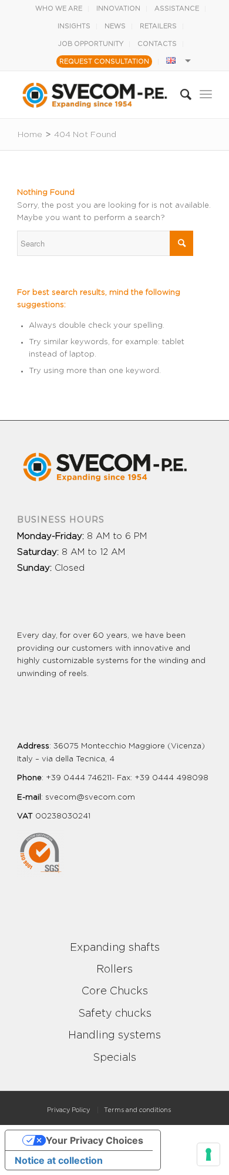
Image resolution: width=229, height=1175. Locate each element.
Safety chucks (114, 1013)
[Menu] (206, 95)
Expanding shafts (115, 948)
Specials (114, 1058)
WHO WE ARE (58, 8)
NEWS (115, 26)
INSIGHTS (74, 26)
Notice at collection (59, 1160)
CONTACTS (157, 44)
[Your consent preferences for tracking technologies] (208, 1154)
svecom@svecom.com (90, 797)
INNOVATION (118, 8)
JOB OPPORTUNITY (90, 44)
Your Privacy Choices (94, 1140)
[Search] (180, 94)
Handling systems (114, 1035)
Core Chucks (115, 991)
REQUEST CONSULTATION (104, 61)
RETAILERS (158, 26)
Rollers (114, 969)
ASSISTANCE (176, 8)
